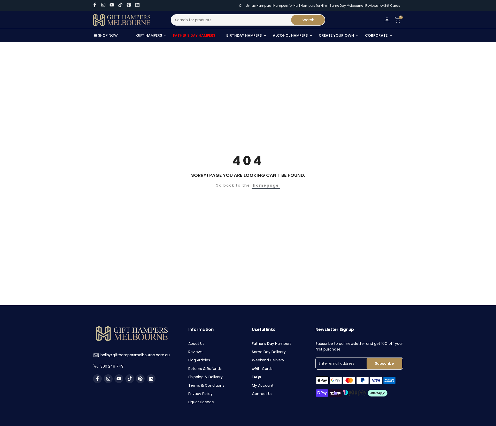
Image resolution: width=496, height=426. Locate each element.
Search (308, 19)
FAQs (256, 376)
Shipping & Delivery (205, 376)
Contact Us (262, 393)
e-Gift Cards (390, 5)
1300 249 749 (111, 366)
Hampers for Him (314, 5)
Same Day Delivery (269, 351)
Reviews (371, 5)
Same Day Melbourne (346, 5)
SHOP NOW (108, 35)
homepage (266, 185)
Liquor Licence (201, 402)
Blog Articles (199, 360)
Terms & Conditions (206, 385)
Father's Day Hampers (271, 343)
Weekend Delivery (268, 360)
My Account (263, 385)
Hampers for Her (285, 5)
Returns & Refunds (205, 368)
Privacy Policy (200, 393)
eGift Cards (262, 368)
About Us (196, 343)
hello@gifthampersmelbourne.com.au (135, 354)
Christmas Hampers (255, 5)
